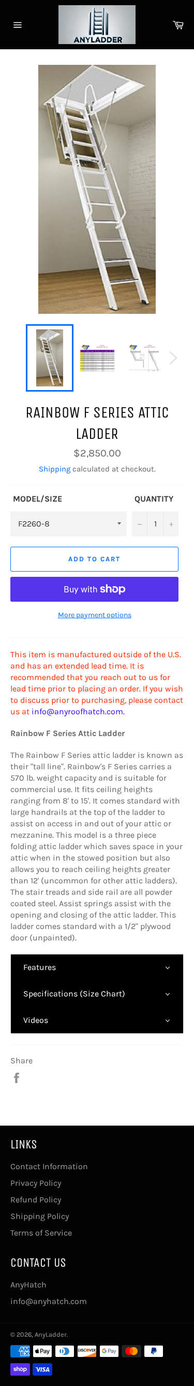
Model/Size (37, 499)
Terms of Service (41, 1233)
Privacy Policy (35, 1183)
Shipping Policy (39, 1216)
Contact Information (49, 1166)
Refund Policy (35, 1199)
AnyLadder (51, 1334)
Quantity (154, 499)
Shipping (54, 469)
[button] (97, 967)
